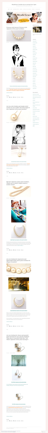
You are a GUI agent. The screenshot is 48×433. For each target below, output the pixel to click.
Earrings (34, 100)
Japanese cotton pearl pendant (21, 161)
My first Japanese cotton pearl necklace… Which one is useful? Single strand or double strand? (18, 183)
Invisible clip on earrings (36, 111)
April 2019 (34, 46)
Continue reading (9, 92)
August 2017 (34, 54)
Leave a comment (12, 42)
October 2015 (34, 73)
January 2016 (34, 68)
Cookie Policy (14, 431)
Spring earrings (35, 116)
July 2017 (34, 56)
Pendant (34, 114)
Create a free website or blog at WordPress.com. (13, 427)
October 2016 (34, 59)
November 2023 (35, 42)
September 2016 (35, 61)
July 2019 (34, 44)
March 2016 (34, 66)
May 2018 (34, 51)
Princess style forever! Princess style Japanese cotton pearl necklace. (16, 28)
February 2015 (35, 86)
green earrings (35, 107)
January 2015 (34, 88)
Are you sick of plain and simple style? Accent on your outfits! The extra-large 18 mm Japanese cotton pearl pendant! (18, 107)
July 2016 (34, 64)
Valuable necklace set (36, 124)
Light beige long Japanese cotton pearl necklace (18, 239)
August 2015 (34, 76)
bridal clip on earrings (36, 94)
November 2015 (35, 71)
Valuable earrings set (36, 122)
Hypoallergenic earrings (36, 109)
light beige (15, 161)
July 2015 (34, 78)
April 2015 (34, 83)
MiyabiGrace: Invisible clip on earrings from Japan (24, 4)
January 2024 (34, 41)
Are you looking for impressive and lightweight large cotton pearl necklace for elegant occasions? (18, 260)
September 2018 (35, 49)
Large (12, 161)
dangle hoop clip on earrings (37, 95)
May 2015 (34, 81)
